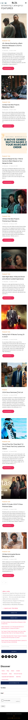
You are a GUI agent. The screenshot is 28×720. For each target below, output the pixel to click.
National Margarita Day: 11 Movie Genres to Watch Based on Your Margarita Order (12, 161)
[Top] (14, 716)
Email (2, 693)
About (12, 671)
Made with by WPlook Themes (14, 718)
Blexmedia (6, 50)
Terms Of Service (18, 674)
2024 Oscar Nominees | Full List (12, 392)
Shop (8, 671)
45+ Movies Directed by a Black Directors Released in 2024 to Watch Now (12, 46)
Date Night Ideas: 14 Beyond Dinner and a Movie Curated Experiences (13, 278)
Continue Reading (8, 68)
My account (4, 674)
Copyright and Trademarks (8, 676)
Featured (4, 40)
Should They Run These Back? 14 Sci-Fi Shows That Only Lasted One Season (13, 446)
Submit (3, 706)
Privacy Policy (5, 679)
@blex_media (6, 591)
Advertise (18, 676)
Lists (9, 40)
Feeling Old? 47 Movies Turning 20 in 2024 (13, 336)
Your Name (3, 687)
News (10, 674)
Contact (18, 671)
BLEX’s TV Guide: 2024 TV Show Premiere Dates (12, 506)
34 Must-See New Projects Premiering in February (10, 220)
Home (3, 671)
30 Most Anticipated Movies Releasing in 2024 (11, 556)
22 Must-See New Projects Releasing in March (10, 106)
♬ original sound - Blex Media (10, 608)
